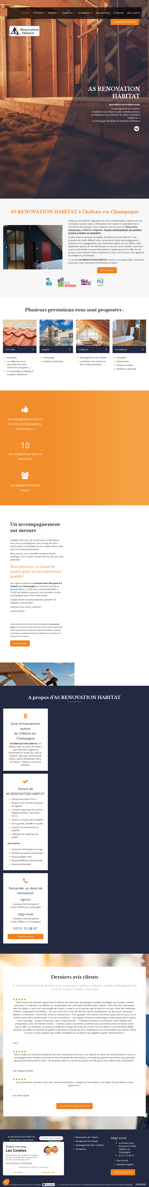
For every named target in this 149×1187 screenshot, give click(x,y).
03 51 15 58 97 (25, 928)
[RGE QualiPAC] (86, 282)
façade (107, 229)
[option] (32, 247)
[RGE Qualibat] (49, 282)
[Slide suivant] (59, 247)
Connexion (140, 1183)
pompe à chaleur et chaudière (84, 232)
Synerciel (128, 1184)
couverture (74, 229)
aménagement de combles (126, 229)
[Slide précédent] (6, 247)
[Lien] (66, 282)
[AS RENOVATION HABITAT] (24, 33)
